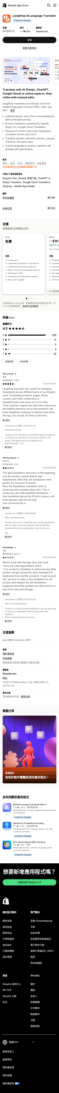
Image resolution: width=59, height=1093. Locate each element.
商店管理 (7, 956)
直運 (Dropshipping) (41, 920)
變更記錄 (25, 696)
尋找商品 (7, 926)
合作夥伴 (35, 1008)
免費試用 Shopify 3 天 (29, 882)
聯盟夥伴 (35, 1014)
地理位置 (7, 208)
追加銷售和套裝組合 (40, 938)
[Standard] (30, 298)
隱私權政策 (8, 653)
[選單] (54, 5)
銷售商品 (7, 932)
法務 (32, 1020)
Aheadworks (42, 31)
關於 (32, 984)
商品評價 (35, 932)
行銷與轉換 (8, 950)
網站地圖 (7, 1075)
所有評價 (24, 361)
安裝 (29, 39)
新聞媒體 (35, 1002)
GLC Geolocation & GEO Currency (29, 842)
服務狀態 (35, 1026)
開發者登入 (8, 1051)
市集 (32, 926)
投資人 (33, 996)
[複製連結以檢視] (15, 374)
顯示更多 (6, 420)
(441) (28, 31)
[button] (29, 811)
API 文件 (7, 990)
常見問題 (7, 658)
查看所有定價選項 (30, 306)
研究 (5, 1002)
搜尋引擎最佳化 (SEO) (41, 950)
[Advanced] (32, 298)
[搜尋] (48, 5)
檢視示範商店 (29, 48)
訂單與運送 (8, 938)
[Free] (26, 298)
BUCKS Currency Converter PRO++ (30, 804)
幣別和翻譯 (8, 197)
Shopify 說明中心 (12, 984)
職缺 (32, 990)
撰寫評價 (9, 361)
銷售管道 (7, 920)
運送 (32, 956)
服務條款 (7, 1059)
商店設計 (7, 944)
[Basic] (28, 298)
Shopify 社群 (9, 996)
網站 (5, 678)
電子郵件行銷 (37, 944)
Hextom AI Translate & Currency (28, 823)
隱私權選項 (8, 1083)
